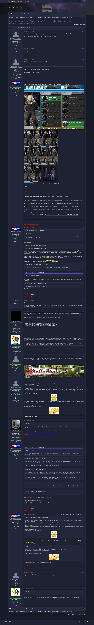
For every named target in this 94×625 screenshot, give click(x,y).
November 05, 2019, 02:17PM (29, 380)
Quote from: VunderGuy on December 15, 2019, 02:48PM (36, 591)
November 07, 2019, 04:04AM (29, 444)
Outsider (16, 321)
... (19, 27)
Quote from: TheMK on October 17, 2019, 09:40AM (35, 272)
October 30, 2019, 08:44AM (29, 311)
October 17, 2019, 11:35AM (29, 59)
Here (32, 221)
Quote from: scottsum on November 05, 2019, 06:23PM (36, 491)
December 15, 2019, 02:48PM (29, 572)
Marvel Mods (13, 7)
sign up (27, 1)
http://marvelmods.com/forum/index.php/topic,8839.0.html (43, 325)
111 (32, 27)
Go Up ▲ (87, 621)
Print (84, 28)
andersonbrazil (16, 387)
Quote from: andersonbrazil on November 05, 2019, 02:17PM (37, 517)
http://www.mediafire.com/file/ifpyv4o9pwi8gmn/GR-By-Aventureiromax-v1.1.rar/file (60, 209)
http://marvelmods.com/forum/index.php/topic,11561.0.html (44, 324)
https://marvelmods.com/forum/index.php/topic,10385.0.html (41, 434)
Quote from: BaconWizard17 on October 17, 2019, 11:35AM (36, 283)
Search (17, 13)
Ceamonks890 (16, 344)
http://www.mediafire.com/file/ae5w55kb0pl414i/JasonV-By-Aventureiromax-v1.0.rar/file (49, 196)
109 (29, 27)
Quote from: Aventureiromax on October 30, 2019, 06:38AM (36, 423)
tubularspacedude (16, 38)
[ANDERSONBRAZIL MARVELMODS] (15, 398)
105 (21, 27)
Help (77, 621)
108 (27, 27)
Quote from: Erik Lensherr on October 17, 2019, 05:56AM (36, 245)
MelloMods (16, 363)
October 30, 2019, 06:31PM (29, 356)
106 (23, 27)
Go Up (10, 608)
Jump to (67, 614)
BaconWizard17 (16, 66)
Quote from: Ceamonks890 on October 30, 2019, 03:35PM (36, 469)
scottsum (16, 430)
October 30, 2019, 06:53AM (29, 300)
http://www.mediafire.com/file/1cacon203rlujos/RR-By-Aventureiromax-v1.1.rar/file (59, 212)
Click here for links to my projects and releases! (36, 69)
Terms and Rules (82, 621)
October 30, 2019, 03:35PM (29, 335)
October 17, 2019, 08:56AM (29, 31)
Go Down (11, 27)
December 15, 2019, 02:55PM (29, 588)
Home (12, 13)
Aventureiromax (16, 86)
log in (24, 1)
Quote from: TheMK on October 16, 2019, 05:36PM (35, 230)
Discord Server (24, 13)
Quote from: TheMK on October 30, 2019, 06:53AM (35, 447)
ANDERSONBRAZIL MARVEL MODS (30, 416)
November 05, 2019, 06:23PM (29, 420)
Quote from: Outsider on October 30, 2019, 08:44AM (35, 458)
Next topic (82, 24)
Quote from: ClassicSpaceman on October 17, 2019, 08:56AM (37, 264)
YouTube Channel (33, 13)
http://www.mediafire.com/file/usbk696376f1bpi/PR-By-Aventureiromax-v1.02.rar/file (59, 203)
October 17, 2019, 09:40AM (29, 48)
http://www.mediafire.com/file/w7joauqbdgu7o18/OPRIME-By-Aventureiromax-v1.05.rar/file (63, 200)
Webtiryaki (10, 621)
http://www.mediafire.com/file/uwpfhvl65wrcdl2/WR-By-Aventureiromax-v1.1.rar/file (60, 206)
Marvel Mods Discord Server (31, 72)
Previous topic (76, 24)
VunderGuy (16, 579)
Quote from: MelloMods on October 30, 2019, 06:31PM (35, 482)
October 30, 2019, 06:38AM (29, 81)
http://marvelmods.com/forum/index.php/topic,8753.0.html (43, 323)
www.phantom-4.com (40, 322)
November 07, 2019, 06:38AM (29, 514)
